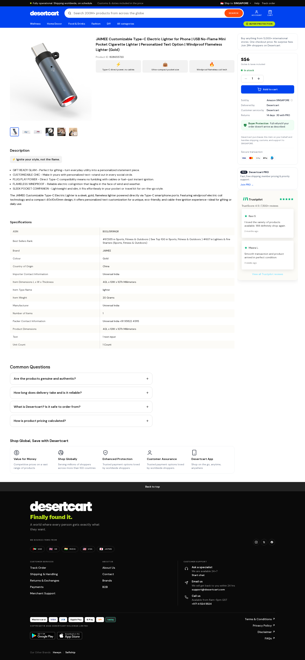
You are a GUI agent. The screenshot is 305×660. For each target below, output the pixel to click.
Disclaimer (266, 632)
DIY (109, 23)
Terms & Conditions (260, 619)
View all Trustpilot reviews (267, 274)
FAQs (270, 638)
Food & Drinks (76, 23)
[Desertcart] (44, 13)
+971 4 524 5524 (202, 603)
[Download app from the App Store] (69, 635)
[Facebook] (272, 542)
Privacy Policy (264, 625)
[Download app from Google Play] (42, 635)
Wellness (35, 23)
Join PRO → (247, 185)
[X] (264, 542)
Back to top (152, 486)
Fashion (96, 23)
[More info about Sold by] (291, 100)
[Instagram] (256, 542)
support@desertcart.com (208, 589)
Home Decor (54, 23)
